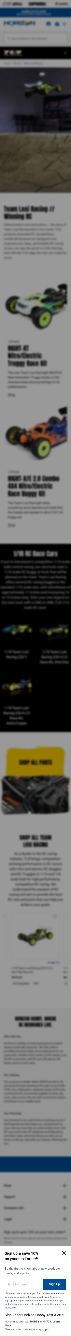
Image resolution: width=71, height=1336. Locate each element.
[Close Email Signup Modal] (64, 1253)
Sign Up (54, 1284)
